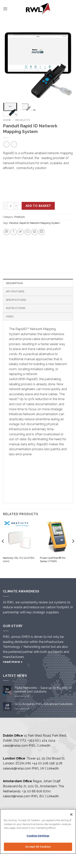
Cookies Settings (38, 835)
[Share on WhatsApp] (6, 232)
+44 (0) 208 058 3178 (47, 763)
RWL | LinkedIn (39, 745)
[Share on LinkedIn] (41, 232)
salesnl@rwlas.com (16, 796)
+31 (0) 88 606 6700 (36, 791)
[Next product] (6, 144)
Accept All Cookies (37, 846)
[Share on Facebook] (13, 232)
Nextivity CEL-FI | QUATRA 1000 (18, 559)
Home (7, 119)
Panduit (13, 222)
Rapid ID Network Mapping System (39, 222)
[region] (38, 831)
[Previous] (9, 65)
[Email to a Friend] (27, 232)
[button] (5, 8)
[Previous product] (14, 144)
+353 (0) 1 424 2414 (41, 740)
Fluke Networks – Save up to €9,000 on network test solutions (43, 689)
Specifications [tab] (16, 299)
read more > (13, 662)
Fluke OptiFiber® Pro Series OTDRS (53, 559)
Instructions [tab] (15, 308)
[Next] (66, 65)
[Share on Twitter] (20, 232)
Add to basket (38, 206)
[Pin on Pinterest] (34, 232)
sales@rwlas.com (15, 745)
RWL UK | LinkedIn (45, 768)
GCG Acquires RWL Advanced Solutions (44, 704)
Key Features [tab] (15, 291)
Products (22, 119)
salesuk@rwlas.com (17, 768)
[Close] (71, 814)
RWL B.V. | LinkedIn (45, 796)
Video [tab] (10, 316)
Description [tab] (14, 283)
